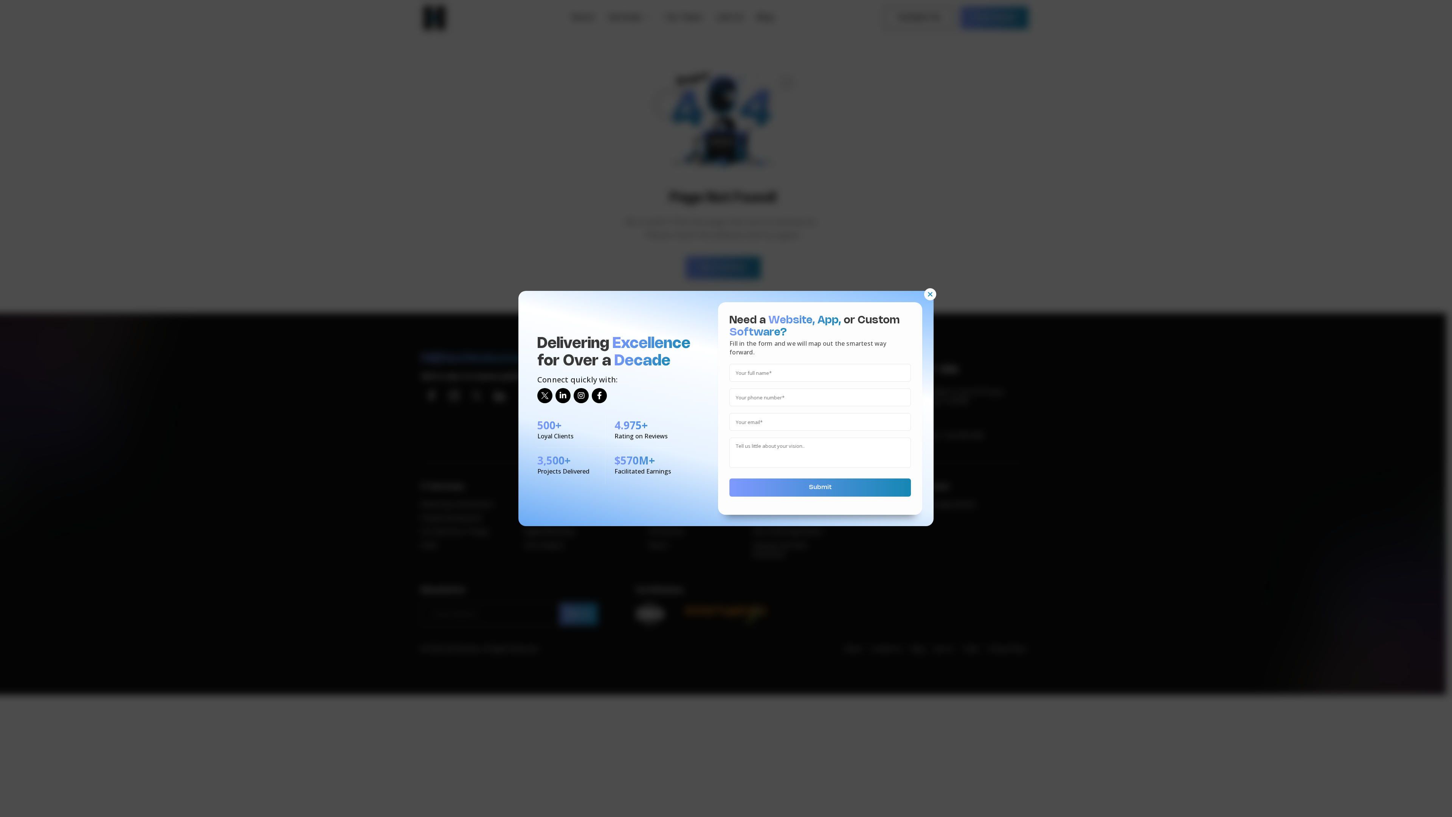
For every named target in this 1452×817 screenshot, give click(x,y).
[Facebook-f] (599, 395)
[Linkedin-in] (563, 395)
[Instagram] (581, 395)
